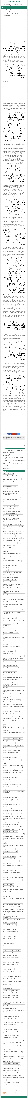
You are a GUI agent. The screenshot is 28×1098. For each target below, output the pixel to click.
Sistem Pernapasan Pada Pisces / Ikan (11, 952)
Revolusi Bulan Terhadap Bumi (16, 904)
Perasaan (16, 870)
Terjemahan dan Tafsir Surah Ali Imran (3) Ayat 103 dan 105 (13, 1046)
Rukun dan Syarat (20, 909)
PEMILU (5, 743)
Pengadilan (18, 759)
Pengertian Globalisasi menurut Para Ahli (12, 786)
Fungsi (19, 543)
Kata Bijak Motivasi (7, 620)
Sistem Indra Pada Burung (9, 938)
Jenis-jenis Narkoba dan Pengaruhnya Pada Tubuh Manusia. (12, 613)
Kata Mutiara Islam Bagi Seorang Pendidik (12, 623)
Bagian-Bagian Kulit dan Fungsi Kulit (11, 491)
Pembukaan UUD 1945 (18, 745)
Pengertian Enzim (15, 779)
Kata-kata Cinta (6, 625)
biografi (8, 1061)
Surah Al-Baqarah (10, 9)
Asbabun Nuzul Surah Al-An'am (10, 484)
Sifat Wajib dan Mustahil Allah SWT (11, 931)
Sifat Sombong (15, 929)
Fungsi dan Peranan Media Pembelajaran (12, 553)
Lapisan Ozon (17, 682)
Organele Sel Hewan (11, 740)
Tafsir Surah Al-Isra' (7, 1016)
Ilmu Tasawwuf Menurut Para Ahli (10, 597)
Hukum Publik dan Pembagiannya (10, 577)
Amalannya (5, 481)
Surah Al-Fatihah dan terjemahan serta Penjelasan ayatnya (11, 987)
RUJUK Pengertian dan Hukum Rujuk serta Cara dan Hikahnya (13, 899)
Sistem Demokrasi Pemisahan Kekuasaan (12, 934)
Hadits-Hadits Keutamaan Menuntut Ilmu (12, 560)
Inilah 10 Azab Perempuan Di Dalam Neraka (12, 601)
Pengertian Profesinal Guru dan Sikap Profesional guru (14, 819)
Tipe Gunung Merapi (7, 1049)
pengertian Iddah (6, 1072)
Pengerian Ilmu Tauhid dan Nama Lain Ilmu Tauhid (12, 762)
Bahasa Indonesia (7, 497)
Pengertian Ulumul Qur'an (8, 829)
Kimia (22, 648)
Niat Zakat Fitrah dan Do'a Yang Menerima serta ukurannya (13, 735)
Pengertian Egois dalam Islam (15, 765)
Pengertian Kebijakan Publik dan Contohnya (12, 804)
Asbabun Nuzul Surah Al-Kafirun (10, 486)
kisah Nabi (13, 1065)
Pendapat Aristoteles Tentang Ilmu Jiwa (11, 747)
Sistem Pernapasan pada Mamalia (10, 960)
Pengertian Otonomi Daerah (18, 813)
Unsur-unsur (6, 1058)
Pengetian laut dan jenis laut (9, 856)
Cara (21, 501)
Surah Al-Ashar (14, 978)
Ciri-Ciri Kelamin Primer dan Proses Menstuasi (13, 526)
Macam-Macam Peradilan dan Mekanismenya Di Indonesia (13, 691)
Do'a (23, 538)
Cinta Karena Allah (17, 524)
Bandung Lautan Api (17, 497)
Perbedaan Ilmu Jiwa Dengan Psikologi (11, 872)
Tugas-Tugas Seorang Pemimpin (10, 1051)
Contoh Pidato (19, 536)
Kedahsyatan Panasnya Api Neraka (11, 627)
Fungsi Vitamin (6, 551)
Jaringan (5, 606)
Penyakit (5, 858)
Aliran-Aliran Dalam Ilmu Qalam (14, 479)
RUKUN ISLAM (6, 902)
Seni (4, 919)
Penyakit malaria (7, 863)
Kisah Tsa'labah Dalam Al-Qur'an (10, 665)
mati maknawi (20, 1065)
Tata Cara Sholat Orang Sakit (9, 1024)
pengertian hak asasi (16, 1075)
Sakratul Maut (20, 911)
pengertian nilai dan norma (19, 1077)
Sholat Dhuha (10, 919)
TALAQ (4, 1014)
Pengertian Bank (6, 775)
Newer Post (6, 442)
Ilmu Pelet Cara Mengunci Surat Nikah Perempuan (11, 588)
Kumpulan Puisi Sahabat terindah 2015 (11, 679)
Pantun (17, 743)
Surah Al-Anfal (6, 978)
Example (15, 543)
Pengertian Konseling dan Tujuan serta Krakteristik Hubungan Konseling (11, 807)
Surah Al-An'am (18, 976)
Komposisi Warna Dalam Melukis (10, 670)
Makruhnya (5, 706)
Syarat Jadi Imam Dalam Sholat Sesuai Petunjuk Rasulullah (13, 1011)
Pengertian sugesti (7, 853)
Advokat (12, 473)
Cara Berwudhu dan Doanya (9, 504)
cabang (13, 1061)
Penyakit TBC (16, 860)
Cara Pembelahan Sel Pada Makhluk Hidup (12, 515)
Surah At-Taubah (6, 1005)
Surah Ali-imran (15, 997)
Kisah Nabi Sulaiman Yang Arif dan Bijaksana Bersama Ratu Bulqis (13, 659)
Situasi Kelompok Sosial (8, 969)
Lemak (23, 682)
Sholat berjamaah (13, 922)
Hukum (10, 570)
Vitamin (11, 1058)
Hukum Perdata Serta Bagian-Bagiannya (12, 574)
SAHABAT (5, 911)
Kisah (4, 651)
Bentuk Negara (6, 501)
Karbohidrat (13, 618)
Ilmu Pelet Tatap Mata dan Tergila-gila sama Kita (13, 594)
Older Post (22, 442)
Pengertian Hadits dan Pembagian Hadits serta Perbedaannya (13, 792)
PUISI (13, 743)
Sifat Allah (13, 924)
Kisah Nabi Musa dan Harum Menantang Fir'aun (13, 656)
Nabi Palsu (17, 718)
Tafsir (9, 1014)
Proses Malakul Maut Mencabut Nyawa (11, 886)
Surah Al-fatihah (6, 995)
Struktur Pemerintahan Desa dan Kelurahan (12, 971)
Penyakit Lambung (7, 860)
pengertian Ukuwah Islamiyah (18, 1072)
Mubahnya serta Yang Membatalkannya (11, 716)
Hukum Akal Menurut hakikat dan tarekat (12, 572)
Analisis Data (12, 481)
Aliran (4, 479)
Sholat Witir (5, 922)
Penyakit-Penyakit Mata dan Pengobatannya (13, 865)
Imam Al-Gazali (6, 599)
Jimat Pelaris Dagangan (8, 616)
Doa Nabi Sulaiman (7, 543)
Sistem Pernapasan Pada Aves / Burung (12, 950)
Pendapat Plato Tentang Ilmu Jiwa (10, 752)
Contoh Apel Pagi (7, 531)
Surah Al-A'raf (10, 976)
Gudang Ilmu (14, 1)
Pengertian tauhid (16, 853)
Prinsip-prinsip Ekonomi (8, 884)
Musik (23, 716)
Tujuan (20, 1051)
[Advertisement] (14, 26)
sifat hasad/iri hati (7, 1082)
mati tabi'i (17, 1068)
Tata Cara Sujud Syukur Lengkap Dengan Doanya (14, 1027)
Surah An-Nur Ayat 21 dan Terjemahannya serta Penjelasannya (13, 1003)
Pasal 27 (23, 743)
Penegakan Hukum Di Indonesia (10, 757)
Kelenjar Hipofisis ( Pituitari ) (9, 630)
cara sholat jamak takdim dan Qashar (11, 1063)
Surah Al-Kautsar (7, 992)
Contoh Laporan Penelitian (9, 536)
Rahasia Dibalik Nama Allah (17, 902)
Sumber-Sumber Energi (16, 974)
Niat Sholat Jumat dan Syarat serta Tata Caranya (14, 732)
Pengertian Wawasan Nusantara (10, 831)
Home (4, 9)
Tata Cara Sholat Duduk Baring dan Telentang (13, 1022)
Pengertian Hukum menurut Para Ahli (11, 797)
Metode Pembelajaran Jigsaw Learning (11, 711)
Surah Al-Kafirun (15, 990)
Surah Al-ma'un (15, 995)
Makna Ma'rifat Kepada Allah (9, 701)
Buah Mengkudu (14, 501)
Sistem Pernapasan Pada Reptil (10, 955)
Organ (4, 740)
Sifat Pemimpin (6, 924)
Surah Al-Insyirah (7, 990)
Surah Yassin (15, 1005)
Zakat (4, 1061)
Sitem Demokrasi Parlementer (9, 967)
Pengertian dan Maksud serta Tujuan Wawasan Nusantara (13, 839)
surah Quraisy (6, 1084)
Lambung (11, 682)
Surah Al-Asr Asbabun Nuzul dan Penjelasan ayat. (12, 982)
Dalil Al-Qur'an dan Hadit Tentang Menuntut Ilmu (13, 450)
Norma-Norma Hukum (17, 738)
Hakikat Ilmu (19, 563)
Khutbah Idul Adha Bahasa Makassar (11, 648)
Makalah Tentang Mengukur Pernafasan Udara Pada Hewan (13, 696)
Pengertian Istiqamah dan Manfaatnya (11, 802)
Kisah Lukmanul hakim (8, 653)
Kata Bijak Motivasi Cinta (18, 620)
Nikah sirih (5, 738)
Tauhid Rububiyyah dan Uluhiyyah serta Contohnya (11, 1032)
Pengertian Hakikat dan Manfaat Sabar (11, 795)
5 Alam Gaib (6, 473)
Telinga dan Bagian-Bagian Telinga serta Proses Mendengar (13, 1043)
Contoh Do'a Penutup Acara (8, 452)
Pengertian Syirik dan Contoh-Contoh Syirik (12, 824)
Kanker (16, 616)
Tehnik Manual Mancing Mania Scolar (11, 1035)
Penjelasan (19, 856)
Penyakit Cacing (12, 858)
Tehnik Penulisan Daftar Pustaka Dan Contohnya (13, 1040)
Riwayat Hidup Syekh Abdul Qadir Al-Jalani (12, 906)
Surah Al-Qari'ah (15, 992)
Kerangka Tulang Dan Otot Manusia (11, 632)
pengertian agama (7, 1075)
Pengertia (5, 765)
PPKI (9, 743)
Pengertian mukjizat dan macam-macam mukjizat (14, 767)
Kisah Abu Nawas (11, 651)
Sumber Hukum (6, 974)
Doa (19, 540)
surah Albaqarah (15, 1082)
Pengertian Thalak (19, 826)
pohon (4, 1080)
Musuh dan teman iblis (8, 718)
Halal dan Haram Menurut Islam (10, 565)
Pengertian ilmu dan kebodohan (10, 851)
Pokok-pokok (6, 879)
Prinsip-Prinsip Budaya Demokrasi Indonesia (13, 882)
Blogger (16, 1090)
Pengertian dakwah (20, 833)
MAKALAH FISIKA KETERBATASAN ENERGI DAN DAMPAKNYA (13, 685)
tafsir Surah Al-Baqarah (8, 1087)
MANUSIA (5, 687)
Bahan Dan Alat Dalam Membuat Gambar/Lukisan (10, 494)
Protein (4, 891)
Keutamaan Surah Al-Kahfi (9, 646)
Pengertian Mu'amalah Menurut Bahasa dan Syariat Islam (12, 811)
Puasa (9, 891)
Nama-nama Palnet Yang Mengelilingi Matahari (13, 723)
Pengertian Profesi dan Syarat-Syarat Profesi (13, 816)
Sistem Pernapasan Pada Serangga (11, 957)
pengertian (16, 1070)
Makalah (20, 693)
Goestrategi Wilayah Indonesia (10, 556)
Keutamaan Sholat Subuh (8, 640)
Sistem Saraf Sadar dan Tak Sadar (10, 964)
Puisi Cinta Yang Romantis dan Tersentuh (12, 894)
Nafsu (22, 718)
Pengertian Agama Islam (8, 770)
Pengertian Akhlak (19, 770)
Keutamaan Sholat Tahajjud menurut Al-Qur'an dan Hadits (13, 644)
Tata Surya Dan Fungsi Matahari (10, 1029)
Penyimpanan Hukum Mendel (9, 868)
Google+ (14, 434)
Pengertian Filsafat (7, 782)
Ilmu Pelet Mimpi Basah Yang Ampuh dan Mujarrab (12, 592)
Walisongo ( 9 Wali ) (19, 1058)
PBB (19, 740)
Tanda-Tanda (16, 1016)
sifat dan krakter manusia (12, 1080)
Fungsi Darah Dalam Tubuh (9, 545)
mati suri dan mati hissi (8, 1068)
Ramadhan (5, 904)
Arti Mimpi (19, 481)
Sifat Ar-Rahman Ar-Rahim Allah (10, 926)
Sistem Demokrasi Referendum (10, 936)
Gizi (23, 553)
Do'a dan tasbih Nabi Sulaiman (10, 540)
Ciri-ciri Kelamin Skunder (8, 528)
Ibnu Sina (14, 579)
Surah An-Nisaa (14, 1000)
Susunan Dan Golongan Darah (9, 1008)
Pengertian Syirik (16, 822)
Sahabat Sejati (12, 911)
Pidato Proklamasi (19, 877)
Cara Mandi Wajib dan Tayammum (10, 506)
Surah (4, 976)
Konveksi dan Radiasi (8, 674)
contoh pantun (6, 1065)
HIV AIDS (5, 558)
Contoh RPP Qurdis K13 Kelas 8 (10, 538)
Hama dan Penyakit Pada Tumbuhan (11, 567)
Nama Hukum (18, 720)
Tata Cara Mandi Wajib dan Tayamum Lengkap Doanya (13, 1019)
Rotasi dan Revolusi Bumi (8, 909)
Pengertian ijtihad (20, 849)
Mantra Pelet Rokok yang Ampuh (17, 706)
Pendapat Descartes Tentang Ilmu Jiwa (11, 750)
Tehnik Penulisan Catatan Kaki (10, 1037)
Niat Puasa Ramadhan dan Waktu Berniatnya (13, 727)
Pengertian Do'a (6, 779)
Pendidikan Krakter (7, 755)
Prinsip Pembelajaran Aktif (16, 879)
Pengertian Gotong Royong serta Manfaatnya (13, 789)
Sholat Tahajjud (17, 919)
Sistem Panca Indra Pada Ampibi (10, 945)
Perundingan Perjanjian (8, 877)
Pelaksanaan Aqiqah (7, 745)
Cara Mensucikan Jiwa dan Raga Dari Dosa (12, 513)
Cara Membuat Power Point (9, 508)
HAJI (19, 556)
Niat (4, 725)
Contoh (17, 528)
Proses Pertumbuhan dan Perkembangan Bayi (13, 889)
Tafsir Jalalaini (15, 1014)
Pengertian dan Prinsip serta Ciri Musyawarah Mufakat (13, 843)
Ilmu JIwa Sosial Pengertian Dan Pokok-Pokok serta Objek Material (13, 585)
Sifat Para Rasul (6, 929)
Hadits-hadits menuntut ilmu (9, 563)
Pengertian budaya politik (8, 833)
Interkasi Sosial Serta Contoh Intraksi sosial (12, 604)
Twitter (18, 434)
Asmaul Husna (6, 488)
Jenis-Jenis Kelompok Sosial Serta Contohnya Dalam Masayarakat (13, 609)
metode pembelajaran (8, 1070)
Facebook (9, 434)
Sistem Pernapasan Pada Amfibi (10, 948)
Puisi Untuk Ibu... (7, 896)
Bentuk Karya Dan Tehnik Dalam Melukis (12, 499)
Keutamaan (5, 634)
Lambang (5, 682)
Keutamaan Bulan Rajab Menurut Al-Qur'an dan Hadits (13, 638)
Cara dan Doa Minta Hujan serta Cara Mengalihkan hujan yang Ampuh (11, 519)
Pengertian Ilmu (15, 799)
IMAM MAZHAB (6, 579)
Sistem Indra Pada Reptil (8, 941)
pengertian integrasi (7, 1077)
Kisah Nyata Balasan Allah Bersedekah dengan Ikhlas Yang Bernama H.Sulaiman (13, 662)
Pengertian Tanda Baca (8, 826)
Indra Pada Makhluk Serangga (17, 599)
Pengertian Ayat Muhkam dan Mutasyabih (12, 772)
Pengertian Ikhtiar (7, 799)
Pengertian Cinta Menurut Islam (10, 777)
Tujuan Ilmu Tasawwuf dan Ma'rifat (10, 1054)
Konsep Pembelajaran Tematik (10, 672)
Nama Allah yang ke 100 (8, 720)
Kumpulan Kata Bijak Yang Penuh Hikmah (12, 677)
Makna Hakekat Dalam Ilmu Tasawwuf (11, 699)
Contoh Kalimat (18, 533)
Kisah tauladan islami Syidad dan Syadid (12, 667)
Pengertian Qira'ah (7, 822)
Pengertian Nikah (7, 813)
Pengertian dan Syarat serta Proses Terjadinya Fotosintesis (13, 846)
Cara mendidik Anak (7, 524)
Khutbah (18, 646)
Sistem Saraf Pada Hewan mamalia (11, 962)
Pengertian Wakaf (19, 829)
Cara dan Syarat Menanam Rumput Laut (12, 521)
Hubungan (5, 570)
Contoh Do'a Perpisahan (8, 533)
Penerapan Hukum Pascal (9, 759)
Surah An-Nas (6, 1000)
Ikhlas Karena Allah (7, 581)
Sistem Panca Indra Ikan (8, 943)
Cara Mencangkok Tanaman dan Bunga (11, 511)
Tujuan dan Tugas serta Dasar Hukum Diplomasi (13, 1056)
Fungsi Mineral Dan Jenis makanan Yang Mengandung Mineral (12, 548)
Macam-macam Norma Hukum (10, 693)
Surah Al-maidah (6, 997)
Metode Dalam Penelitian (8, 709)
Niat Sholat (5, 730)
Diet (20, 538)
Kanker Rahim (6, 618)
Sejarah (5, 914)
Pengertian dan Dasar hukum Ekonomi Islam (13, 836)
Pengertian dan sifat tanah (9, 849)
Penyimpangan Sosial (8, 870)
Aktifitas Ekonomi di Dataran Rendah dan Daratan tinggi (12, 476)
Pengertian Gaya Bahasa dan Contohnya (12, 784)
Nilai (10, 738)
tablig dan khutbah (15, 1084)
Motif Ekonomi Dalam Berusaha (10, 713)
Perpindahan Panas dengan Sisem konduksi (12, 875)
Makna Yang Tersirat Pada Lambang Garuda (12, 704)
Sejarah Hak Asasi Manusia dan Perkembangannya (10, 917)
